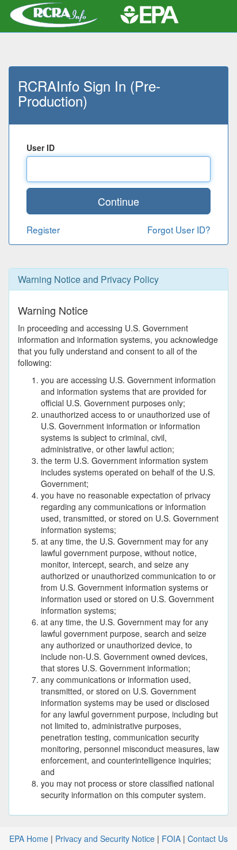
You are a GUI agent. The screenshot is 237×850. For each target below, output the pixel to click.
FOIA (171, 838)
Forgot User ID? (179, 229)
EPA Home (28, 838)
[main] (118, 425)
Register (43, 229)
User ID (40, 147)
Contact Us (208, 838)
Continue (118, 201)
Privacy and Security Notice (105, 838)
